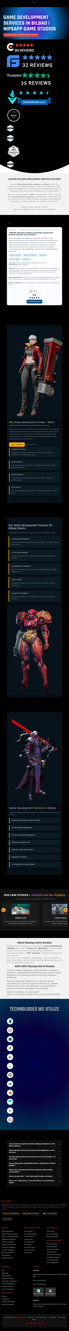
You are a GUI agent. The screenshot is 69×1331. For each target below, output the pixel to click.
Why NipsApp (5, 1273)
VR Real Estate (50, 1231)
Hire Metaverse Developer (53, 1257)
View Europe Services (31, 444)
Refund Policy (52, 1317)
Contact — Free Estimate (17, 444)
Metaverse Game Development (10, 1236)
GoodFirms (57, 230)
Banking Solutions (6, 1275)
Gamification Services (7, 1258)
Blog (3, 1270)
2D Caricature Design (29, 1242)
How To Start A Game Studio (9, 1281)
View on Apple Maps (38, 1293)
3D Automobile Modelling (30, 1234)
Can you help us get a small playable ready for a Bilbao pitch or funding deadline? (32, 1164)
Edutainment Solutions (7, 1278)
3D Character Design (29, 1247)
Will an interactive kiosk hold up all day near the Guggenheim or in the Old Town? (31, 1151)
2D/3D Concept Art (29, 1236)
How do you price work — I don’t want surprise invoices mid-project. (31, 1176)
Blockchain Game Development (10, 1234)
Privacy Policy (30, 1317)
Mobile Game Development (9, 1239)
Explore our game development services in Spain (21, 35)
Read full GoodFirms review (34, 301)
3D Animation (27, 1244)
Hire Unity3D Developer (52, 1260)
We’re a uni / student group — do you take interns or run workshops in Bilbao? (31, 1182)
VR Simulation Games (52, 1236)
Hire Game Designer (52, 1246)
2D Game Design (28, 1239)
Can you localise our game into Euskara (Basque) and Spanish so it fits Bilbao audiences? (32, 1145)
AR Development (6, 1255)
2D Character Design (29, 1250)
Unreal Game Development (9, 1247)
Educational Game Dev (7, 1286)
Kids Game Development (8, 1250)
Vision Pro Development (8, 1289)
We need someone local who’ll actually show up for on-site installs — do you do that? (32, 1158)
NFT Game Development (8, 1242)
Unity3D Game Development (9, 1244)
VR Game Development (8, 1231)
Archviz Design (28, 1252)
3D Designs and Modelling (8, 1301)
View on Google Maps (50, 1293)
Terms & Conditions (42, 1317)
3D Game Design (28, 1231)
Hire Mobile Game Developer (54, 1254)
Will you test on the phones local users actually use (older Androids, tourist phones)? (31, 1171)
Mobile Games (5, 1299)
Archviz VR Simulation (52, 1234)
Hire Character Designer (53, 1249)
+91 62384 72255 (41, 1284)
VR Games (4, 1296)
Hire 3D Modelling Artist (53, 1262)
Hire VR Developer (51, 1252)
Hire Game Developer (52, 1244)
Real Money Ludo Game (8, 1252)
